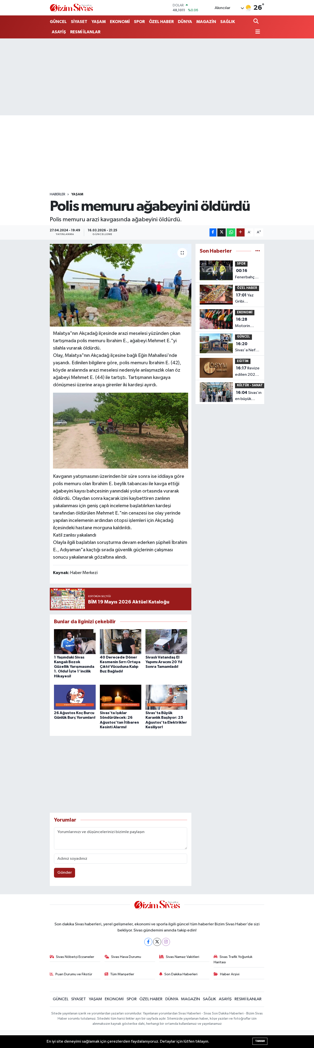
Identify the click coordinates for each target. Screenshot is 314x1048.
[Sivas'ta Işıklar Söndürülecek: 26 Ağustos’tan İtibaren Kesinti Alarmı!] (121, 697)
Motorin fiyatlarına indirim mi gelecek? (244, 323)
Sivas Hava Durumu (126, 957)
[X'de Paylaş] (221, 232)
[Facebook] (148, 942)
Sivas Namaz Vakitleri (182, 957)
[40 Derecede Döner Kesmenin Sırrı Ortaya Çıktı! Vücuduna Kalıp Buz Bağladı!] (121, 641)
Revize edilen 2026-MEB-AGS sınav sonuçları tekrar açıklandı (247, 372)
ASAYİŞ (59, 32)
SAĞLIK (227, 22)
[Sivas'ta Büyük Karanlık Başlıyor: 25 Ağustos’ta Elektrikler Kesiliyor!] (166, 697)
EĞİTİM (243, 361)
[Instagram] (166, 942)
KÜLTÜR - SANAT (250, 385)
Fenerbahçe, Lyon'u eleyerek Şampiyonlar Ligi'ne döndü (246, 274)
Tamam (260, 1041)
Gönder (64, 873)
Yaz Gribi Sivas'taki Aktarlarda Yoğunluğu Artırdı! (245, 299)
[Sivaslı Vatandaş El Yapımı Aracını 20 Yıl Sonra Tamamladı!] (166, 641)
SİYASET (79, 22)
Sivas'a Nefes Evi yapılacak (247, 347)
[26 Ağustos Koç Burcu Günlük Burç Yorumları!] (75, 697)
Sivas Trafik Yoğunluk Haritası (233, 959)
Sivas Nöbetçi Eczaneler (75, 957)
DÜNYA (185, 22)
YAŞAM (99, 22)
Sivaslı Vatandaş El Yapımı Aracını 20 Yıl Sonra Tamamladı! (163, 662)
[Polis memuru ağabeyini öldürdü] (120, 285)
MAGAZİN (206, 22)
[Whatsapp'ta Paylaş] (231, 232)
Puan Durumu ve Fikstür (73, 974)
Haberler (57, 194)
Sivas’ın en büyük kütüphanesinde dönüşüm (250, 396)
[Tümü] (257, 251)
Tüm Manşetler (122, 974)
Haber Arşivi (229, 974)
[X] (157, 942)
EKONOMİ (120, 22)
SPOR (139, 22)
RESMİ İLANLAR (85, 32)
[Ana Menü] (256, 32)
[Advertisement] (157, 77)
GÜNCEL (58, 22)
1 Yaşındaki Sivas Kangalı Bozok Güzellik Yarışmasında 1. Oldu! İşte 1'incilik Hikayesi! (74, 666)
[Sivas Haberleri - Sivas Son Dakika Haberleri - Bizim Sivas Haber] (71, 7)
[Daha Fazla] (240, 232)
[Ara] (256, 21)
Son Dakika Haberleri (180, 974)
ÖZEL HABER (161, 22)
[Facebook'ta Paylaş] (212, 232)
